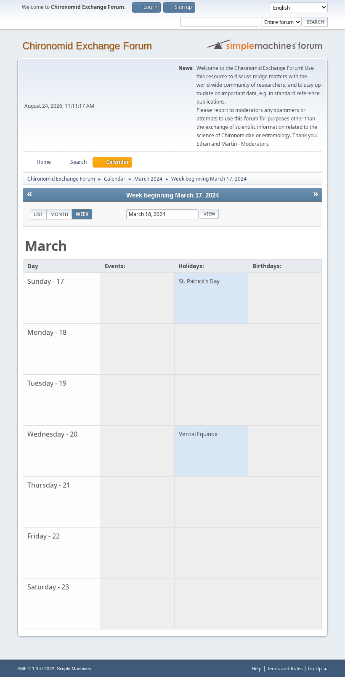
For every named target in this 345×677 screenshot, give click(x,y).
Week (82, 214)
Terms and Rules (285, 668)
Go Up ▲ (318, 668)
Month (59, 214)
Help (257, 668)
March (46, 246)
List (38, 214)
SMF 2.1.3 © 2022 (35, 668)
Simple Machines (74, 668)
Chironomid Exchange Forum (87, 45)
